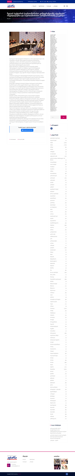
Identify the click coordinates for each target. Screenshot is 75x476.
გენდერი (52, 186)
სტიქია (51, 364)
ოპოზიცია (52, 292)
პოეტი (51, 303)
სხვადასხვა (52, 369)
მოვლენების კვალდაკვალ (55, 279)
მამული (51, 252)
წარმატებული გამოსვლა (18, 1)
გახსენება (52, 184)
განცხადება (52, 180)
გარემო (51, 182)
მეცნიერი (52, 265)
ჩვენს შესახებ (41, 6)
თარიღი (52, 213)
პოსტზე (51, 310)
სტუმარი (52, 366)
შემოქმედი (52, 396)
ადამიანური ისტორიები (55, 138)
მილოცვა (52, 276)
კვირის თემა (52, 234)
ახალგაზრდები (53, 162)
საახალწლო (52, 330)
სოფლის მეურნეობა (54, 353)
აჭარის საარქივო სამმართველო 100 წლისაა (57, 159)
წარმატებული (53, 400)
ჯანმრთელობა (53, 418)
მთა (51, 270)
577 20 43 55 (13, 464)
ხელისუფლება (53, 405)
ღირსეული (52, 393)
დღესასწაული (53, 198)
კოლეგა (52, 243)
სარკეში (52, 342)
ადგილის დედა (53, 140)
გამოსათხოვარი (53, 175)
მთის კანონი (52, 274)
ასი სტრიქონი (53, 153)
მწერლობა (52, 288)
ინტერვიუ (52, 225)
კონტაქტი (56, 6)
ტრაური (51, 371)
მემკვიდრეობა (53, 258)
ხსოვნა (51, 414)
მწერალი (52, 285)
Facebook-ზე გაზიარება (28, 130)
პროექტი (52, 319)
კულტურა (52, 247)
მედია (51, 254)
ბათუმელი (52, 166)
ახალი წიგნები (53, 164)
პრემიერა (52, 315)
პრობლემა (52, 317)
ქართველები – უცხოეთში (55, 389)
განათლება (52, 177)
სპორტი (51, 357)
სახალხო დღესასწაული (55, 344)
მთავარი (34, 6)
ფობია (51, 384)
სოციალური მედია (54, 355)
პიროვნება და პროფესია (55, 299)
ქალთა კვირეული (53, 387)
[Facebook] (64, 6)
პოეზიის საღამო (53, 301)
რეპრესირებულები (54, 326)
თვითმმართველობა (54, 222)
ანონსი (51, 149)
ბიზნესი (51, 171)
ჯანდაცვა (52, 416)
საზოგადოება (53, 333)
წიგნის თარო (53, 402)
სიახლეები (49, 6)
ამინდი (51, 147)
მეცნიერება (52, 263)
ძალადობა (52, 398)
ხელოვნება (52, 409)
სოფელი (52, 351)
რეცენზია (52, 328)
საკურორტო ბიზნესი (54, 335)
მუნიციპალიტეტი (53, 283)
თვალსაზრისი (53, 220)
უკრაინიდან (52, 375)
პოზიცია (52, 306)
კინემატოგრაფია (53, 236)
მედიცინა (52, 256)
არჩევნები (52, 151)
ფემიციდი (52, 378)
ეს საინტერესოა (53, 207)
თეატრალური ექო (54, 216)
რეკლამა (52, 324)
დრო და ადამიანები (54, 193)
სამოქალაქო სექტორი (54, 339)
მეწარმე (52, 267)
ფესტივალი (52, 382)
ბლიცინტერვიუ (53, 173)
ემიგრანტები (52, 204)
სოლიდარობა (53, 348)
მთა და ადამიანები (54, 272)
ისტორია (52, 227)
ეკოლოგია (52, 200)
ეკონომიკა (52, 202)
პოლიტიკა (52, 308)
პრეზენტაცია (52, 312)
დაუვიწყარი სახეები (54, 189)
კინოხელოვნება (53, 240)
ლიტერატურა (53, 249)
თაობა (51, 211)
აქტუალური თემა (53, 156)
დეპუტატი (52, 191)
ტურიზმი (52, 373)
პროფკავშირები (53, 321)
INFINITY (19, 474)
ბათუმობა (52, 168)
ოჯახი (51, 294)
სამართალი (52, 337)
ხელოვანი (52, 407)
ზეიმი (51, 209)
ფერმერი (52, 380)
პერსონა (52, 297)
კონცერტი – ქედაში (54, 440)
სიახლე (9, 1)
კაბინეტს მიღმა (53, 231)
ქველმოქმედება (53, 391)
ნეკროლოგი (52, 290)
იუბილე (51, 229)
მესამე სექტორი (53, 261)
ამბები (51, 142)
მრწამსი (52, 281)
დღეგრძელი (52, 195)
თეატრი (51, 218)
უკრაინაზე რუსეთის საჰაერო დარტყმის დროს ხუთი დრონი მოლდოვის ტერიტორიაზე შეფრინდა (58, 437)
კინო (51, 238)
